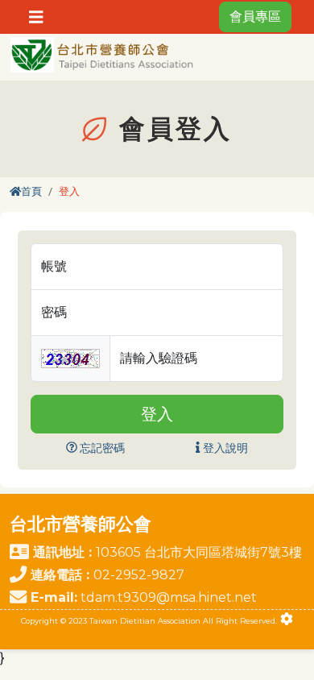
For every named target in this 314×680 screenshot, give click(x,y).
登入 (157, 414)
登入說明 (223, 448)
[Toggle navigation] (36, 16)
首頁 (31, 191)
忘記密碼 (101, 448)
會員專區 (255, 16)
